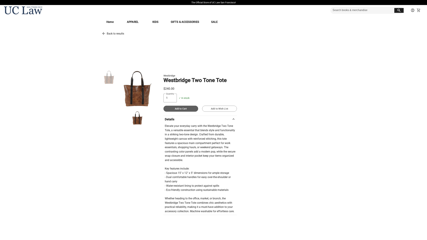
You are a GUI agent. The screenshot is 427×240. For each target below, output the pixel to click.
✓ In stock (184, 98)
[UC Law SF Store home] (23, 10)
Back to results (115, 33)
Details (200, 119)
